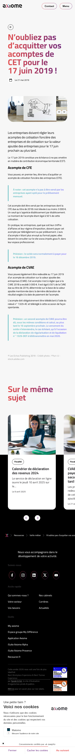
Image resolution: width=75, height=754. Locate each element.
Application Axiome (17, 638)
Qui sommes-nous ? (18, 595)
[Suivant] (37, 518)
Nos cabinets (45, 595)
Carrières (43, 602)
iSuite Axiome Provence (20, 651)
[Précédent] (26, 518)
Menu (66, 6)
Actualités (44, 608)
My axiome (13, 626)
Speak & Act (16, 681)
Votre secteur (15, 602)
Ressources (19, 535)
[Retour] (10, 27)
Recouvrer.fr (14, 657)
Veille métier (35, 535)
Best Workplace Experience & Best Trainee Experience (26, 677)
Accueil (7, 535)
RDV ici (11, 688)
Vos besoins (14, 608)
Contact (49, 6)
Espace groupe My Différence (23, 632)
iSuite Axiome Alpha (18, 644)
